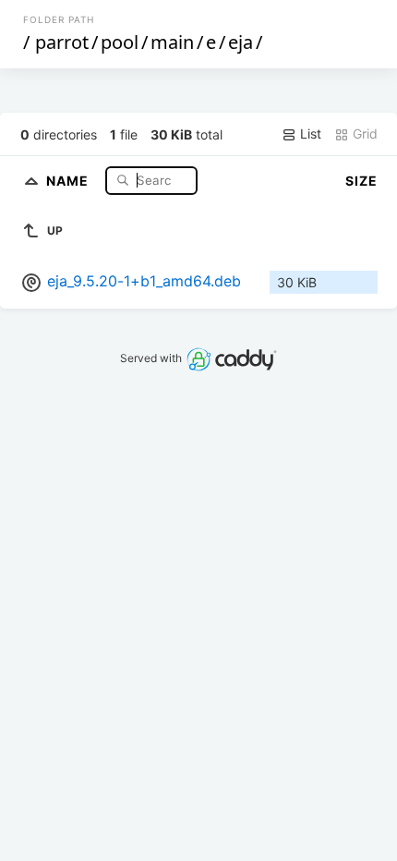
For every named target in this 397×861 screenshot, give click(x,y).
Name (69, 180)
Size (361, 180)
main (172, 42)
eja (240, 42)
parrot (62, 42)
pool (119, 42)
